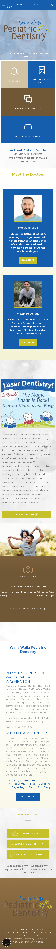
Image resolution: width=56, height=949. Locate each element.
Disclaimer (23, 936)
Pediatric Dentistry (16, 933)
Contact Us (45, 933)
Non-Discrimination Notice (28, 941)
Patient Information (32, 930)
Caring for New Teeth (24, 780)
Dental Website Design (17, 938)
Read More (29, 260)
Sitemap (35, 936)
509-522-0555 (28, 161)
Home (15, 930)
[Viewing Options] (6, 942)
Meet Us (32, 933)
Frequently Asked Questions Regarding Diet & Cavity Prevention (31, 787)
